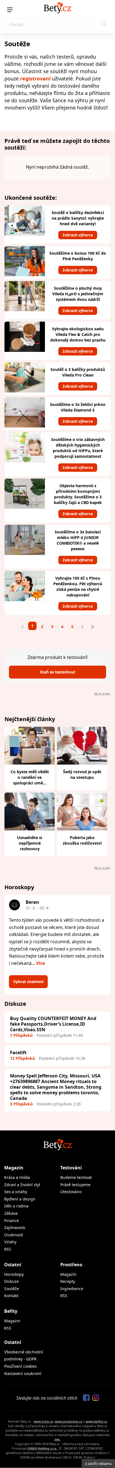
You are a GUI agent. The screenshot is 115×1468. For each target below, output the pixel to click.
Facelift (18, 1052)
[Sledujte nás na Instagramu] (94, 1398)
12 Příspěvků (22, 1058)
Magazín (13, 1168)
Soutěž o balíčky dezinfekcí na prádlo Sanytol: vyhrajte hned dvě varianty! (78, 218)
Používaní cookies (20, 1366)
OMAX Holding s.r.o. (42, 1448)
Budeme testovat (76, 1177)
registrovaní (35, 78)
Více (40, 963)
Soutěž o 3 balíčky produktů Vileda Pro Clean (78, 372)
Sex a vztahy (15, 1191)
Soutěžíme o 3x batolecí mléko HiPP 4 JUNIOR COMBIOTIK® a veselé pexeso (78, 540)
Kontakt (11, 1295)
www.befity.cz (96, 1421)
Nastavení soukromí (22, 1373)
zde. (57, 1439)
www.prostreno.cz (68, 1421)
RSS (7, 1249)
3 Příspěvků (21, 1104)
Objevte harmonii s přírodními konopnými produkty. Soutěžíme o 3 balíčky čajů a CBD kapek (78, 494)
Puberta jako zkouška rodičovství (82, 840)
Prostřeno (71, 1265)
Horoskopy (14, 1274)
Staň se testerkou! (57, 672)
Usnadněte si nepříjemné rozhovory (29, 843)
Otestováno (71, 1191)
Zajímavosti (14, 1227)
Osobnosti (13, 1234)
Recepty (67, 1281)
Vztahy (10, 1241)
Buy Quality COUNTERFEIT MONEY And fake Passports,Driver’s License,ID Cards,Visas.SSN (53, 1024)
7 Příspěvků (21, 1035)
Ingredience (71, 1288)
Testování (71, 1168)
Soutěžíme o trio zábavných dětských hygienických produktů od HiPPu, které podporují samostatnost (78, 448)
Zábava (11, 1213)
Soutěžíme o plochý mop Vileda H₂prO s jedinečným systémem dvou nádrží (77, 293)
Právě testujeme (75, 1184)
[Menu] (10, 10)
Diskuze (11, 1281)
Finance (11, 1220)
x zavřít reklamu (98, 1463)
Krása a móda (17, 1177)
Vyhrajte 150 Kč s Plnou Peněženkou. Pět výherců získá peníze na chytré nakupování (77, 586)
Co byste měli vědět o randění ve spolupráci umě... (30, 777)
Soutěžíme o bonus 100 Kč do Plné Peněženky (77, 255)
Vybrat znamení (28, 981)
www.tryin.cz (43, 1421)
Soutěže (11, 1288)
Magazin (12, 1320)
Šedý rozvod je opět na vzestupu (82, 774)
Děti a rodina (16, 1206)
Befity (10, 1311)
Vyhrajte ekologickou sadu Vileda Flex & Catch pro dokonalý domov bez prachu (78, 334)
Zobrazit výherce (78, 235)
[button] (104, 24)
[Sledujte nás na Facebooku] (85, 1398)
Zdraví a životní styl (22, 1184)
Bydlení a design (19, 1199)
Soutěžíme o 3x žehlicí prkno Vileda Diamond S (78, 407)
